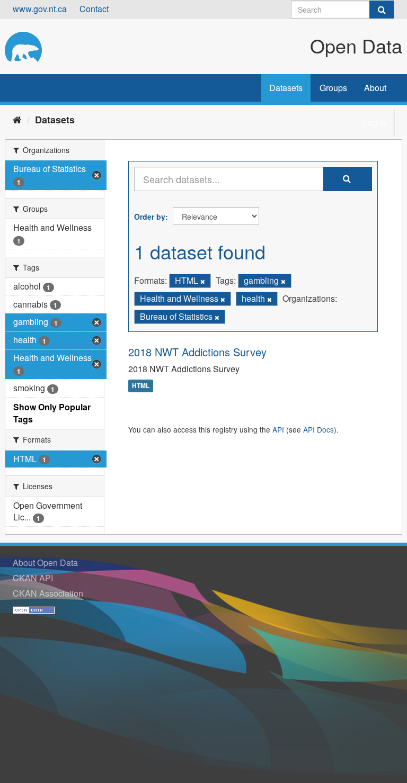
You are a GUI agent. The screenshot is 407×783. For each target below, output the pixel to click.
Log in (374, 122)
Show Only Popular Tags (52, 413)
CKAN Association (48, 593)
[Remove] (202, 281)
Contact (94, 9)
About (375, 88)
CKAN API (33, 578)
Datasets (286, 88)
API (278, 429)
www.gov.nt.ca (40, 9)
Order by (149, 216)
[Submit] (381, 10)
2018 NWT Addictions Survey (197, 351)
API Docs (318, 429)
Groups (333, 88)
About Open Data (45, 562)
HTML (140, 386)
